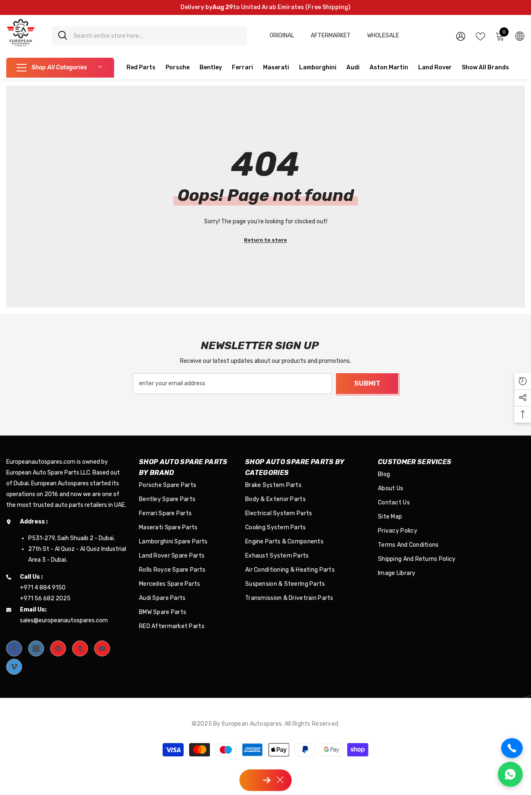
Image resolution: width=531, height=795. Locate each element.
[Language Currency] (520, 36)
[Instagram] (36, 648)
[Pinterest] (58, 648)
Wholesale (383, 35)
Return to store (265, 240)
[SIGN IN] (460, 36)
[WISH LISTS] (480, 35)
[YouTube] (102, 648)
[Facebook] (14, 648)
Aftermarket (331, 35)
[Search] (149, 35)
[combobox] (157, 35)
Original (282, 35)
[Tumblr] (80, 648)
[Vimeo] (14, 667)
